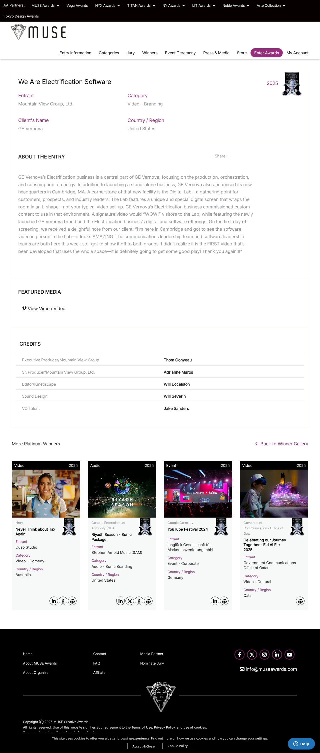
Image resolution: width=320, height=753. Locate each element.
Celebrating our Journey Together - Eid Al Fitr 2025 (265, 545)
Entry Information (75, 52)
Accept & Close (143, 746)
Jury (130, 52)
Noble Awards (234, 5)
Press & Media (216, 52)
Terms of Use (142, 727)
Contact (99, 654)
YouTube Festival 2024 (188, 529)
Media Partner (151, 654)
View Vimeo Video (46, 308)
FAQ (96, 663)
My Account (297, 52)
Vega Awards (77, 5)
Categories (109, 52)
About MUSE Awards (40, 663)
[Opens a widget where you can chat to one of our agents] (301, 744)
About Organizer (36, 672)
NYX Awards (105, 5)
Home (27, 654)
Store (242, 52)
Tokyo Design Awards (21, 16)
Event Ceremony (180, 52)
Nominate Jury (152, 663)
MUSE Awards (44, 5)
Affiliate (99, 672)
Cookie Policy (178, 746)
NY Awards (171, 5)
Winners (150, 52)
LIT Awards (202, 5)
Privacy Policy (164, 727)
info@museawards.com (270, 669)
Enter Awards (266, 52)
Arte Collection (269, 5)
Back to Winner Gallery (283, 443)
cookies (200, 727)
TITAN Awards (139, 5)
